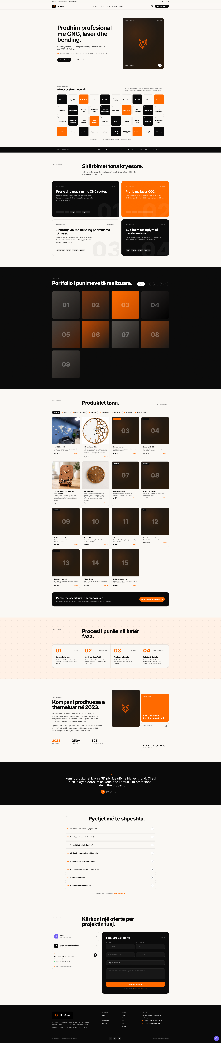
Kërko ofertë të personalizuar (151, 599)
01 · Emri (109, 943)
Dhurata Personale (79, 412)
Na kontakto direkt (119, 893)
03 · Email (109, 951)
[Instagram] (160, 1)
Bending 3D (105, 1020)
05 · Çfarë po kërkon (113, 959)
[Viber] (166, 1)
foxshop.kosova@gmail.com (140, 988)
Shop (108, 6)
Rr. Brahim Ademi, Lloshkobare (152, 1015)
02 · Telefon (140, 943)
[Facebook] (162, 1)
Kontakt (124, 1026)
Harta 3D (66, 412)
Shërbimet (95, 6)
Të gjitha (141, 284)
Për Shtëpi (129, 412)
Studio (121, 6)
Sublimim (93, 412)
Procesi (114, 6)
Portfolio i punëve (80, 60)
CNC (148, 284)
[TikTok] (164, 1)
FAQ (123, 1023)
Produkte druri (141, 412)
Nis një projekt (161, 6)
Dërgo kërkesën (134, 984)
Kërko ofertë (63, 60)
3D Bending (163, 284)
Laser (155, 284)
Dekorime (117, 412)
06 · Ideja (109, 967)
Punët (102, 6)
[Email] (168, 1)
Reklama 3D (105, 412)
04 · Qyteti (139, 951)
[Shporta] (152, 6)
